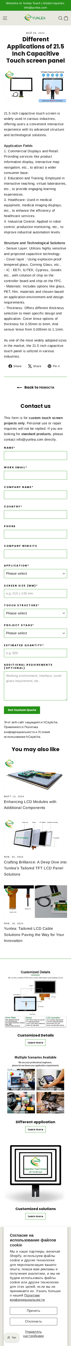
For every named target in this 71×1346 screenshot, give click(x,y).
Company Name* (19, 487)
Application (13, 146)
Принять (33, 1311)
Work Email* (15, 467)
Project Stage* (19, 625)
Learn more (35, 1042)
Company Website (20, 545)
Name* (9, 447)
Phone (10, 526)
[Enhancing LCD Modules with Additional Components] (35, 774)
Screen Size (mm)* (21, 585)
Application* (16, 565)
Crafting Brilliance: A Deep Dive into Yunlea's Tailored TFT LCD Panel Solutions (35, 868)
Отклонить (33, 1321)
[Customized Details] (35, 997)
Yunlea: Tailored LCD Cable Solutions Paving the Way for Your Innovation (34, 934)
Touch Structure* (21, 605)
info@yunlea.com (29, 439)
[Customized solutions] (35, 1171)
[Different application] (35, 1084)
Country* (13, 506)
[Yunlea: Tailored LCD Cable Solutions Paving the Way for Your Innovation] (35, 901)
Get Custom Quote (22, 710)
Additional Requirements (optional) (28, 666)
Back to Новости (39, 387)
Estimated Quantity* (24, 645)
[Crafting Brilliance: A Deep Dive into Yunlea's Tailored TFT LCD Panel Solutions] (35, 835)
